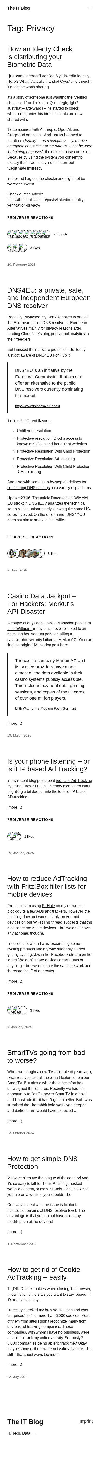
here (64, 645)
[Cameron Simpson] (23, 234)
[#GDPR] (11, 234)
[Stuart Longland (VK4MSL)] (35, 234)
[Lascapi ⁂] (17, 234)
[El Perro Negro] (17, 836)
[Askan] (40, 553)
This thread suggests (61, 922)
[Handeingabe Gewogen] (17, 553)
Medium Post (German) (58, 708)
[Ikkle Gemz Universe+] (17, 248)
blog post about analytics (64, 333)
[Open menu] (90, 8)
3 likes (35, 248)
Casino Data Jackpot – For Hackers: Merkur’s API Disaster (41, 603)
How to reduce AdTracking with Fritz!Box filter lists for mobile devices (47, 886)
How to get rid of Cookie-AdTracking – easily (45, 1273)
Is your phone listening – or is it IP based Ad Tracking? (48, 765)
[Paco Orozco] (35, 553)
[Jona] (11, 836)
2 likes (29, 836)
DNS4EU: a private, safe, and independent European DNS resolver (49, 298)
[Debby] (17, 1010)
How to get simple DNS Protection (42, 1162)
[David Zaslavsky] (40, 234)
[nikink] (46, 234)
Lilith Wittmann (20, 628)
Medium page (42, 634)
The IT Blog (18, 7)
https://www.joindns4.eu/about (37, 406)
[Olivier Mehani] (29, 234)
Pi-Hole (48, 905)
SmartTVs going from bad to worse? (46, 1056)
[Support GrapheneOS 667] (23, 1010)
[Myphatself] (23, 553)
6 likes (52, 554)
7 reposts (60, 234)
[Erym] (11, 1010)
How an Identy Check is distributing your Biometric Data (39, 56)
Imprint (86, 1421)
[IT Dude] (11, 553)
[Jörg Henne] (29, 553)
